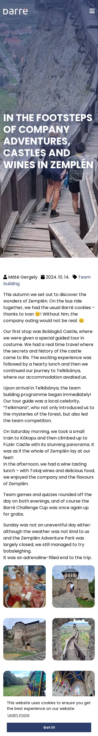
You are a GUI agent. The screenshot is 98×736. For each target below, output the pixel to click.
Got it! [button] (49, 727)
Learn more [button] (18, 715)
